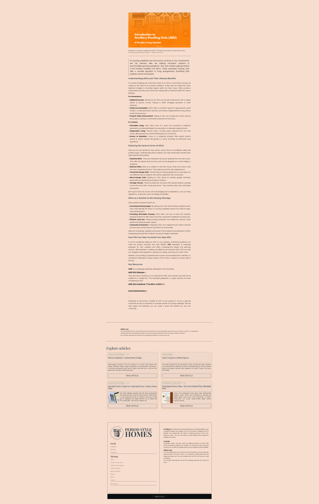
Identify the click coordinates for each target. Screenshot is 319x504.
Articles (112, 474)
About (112, 477)
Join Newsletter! (304, 499)
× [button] (315, 480)
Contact (112, 480)
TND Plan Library (115, 468)
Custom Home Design (117, 465)
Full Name (294, 481)
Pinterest (113, 449)
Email (293, 487)
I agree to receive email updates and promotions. (304, 494)
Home (112, 459)
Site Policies (114, 484)
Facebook (113, 452)
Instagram (113, 446)
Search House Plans (116, 462)
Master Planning (115, 471)
